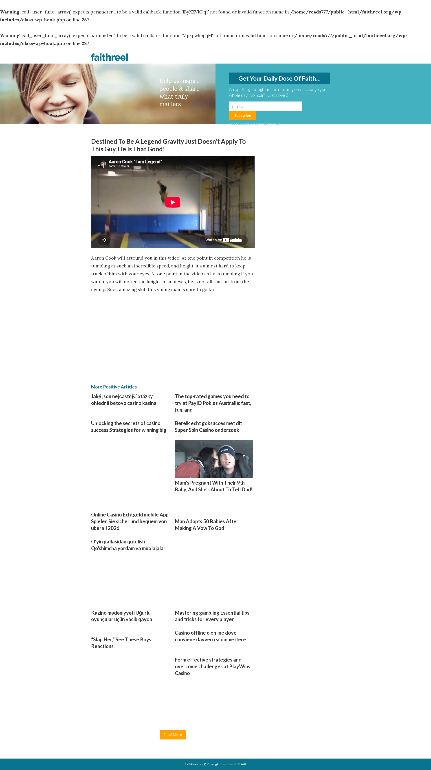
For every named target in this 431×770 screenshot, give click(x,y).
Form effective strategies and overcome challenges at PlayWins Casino (212, 666)
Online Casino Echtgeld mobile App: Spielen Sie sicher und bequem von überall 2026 (130, 521)
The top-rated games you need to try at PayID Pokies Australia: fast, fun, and (213, 403)
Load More (173, 734)
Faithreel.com (109, 57)
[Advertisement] (132, 330)
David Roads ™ (230, 764)
